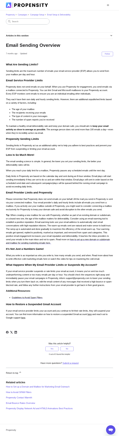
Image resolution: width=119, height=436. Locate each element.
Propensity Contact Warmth (19, 397)
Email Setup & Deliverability (59, 15)
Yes (52, 349)
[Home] (27, 5)
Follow (107, 54)
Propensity (10, 15)
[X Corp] (11, 332)
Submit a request (71, 363)
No (67, 349)
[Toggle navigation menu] (108, 5)
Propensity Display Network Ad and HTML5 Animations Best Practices (39, 408)
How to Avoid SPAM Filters (18, 392)
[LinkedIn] (15, 332)
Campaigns (22, 15)
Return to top (12, 373)
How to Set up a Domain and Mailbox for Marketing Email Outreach (38, 386)
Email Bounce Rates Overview (20, 403)
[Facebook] (7, 332)
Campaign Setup (37, 15)
